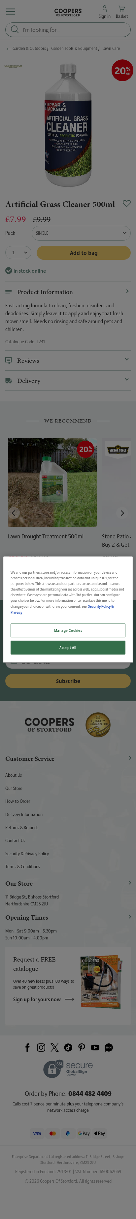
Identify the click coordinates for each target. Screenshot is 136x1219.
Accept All (68, 647)
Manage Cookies (68, 630)
